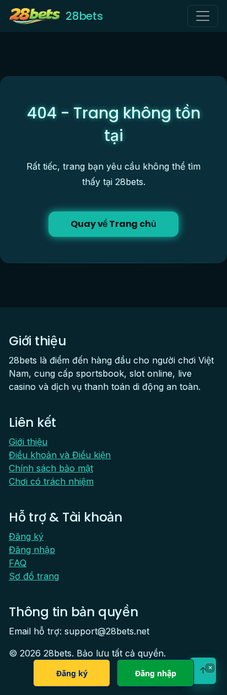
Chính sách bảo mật (51, 468)
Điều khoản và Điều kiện (60, 454)
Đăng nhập (32, 549)
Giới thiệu (28, 441)
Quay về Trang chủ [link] (113, 224)
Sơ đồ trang (34, 576)
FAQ (17, 562)
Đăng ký (26, 536)
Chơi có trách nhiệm (51, 481)
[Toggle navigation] (202, 16)
